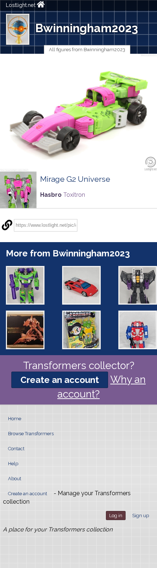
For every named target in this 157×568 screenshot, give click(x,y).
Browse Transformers (31, 433)
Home (14, 418)
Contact (16, 448)
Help (13, 463)
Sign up (140, 515)
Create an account (59, 380)
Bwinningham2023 (86, 28)
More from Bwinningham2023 (68, 253)
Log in (115, 515)
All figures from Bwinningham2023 (87, 49)
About (14, 478)
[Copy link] (7, 225)
